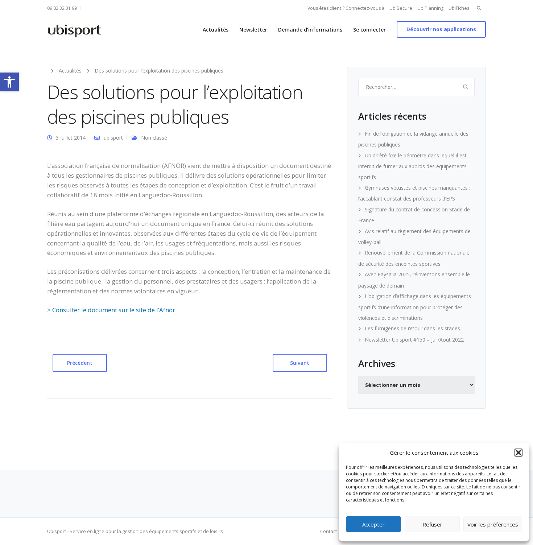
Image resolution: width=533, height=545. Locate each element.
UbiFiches (459, 8)
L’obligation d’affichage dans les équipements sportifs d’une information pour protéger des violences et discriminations (414, 307)
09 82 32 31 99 (62, 8)
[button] (9, 82)
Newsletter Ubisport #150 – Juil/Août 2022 (414, 339)
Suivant (299, 362)
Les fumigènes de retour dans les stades (412, 328)
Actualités (215, 29)
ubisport (113, 137)
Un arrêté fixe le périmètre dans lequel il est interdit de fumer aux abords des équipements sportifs (412, 166)
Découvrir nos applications (441, 29)
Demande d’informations (310, 29)
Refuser (432, 524)
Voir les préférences (492, 524)
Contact (328, 531)
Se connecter (369, 29)
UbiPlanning (430, 8)
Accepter (373, 524)
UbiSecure (400, 8)
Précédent (79, 362)
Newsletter (253, 29)
